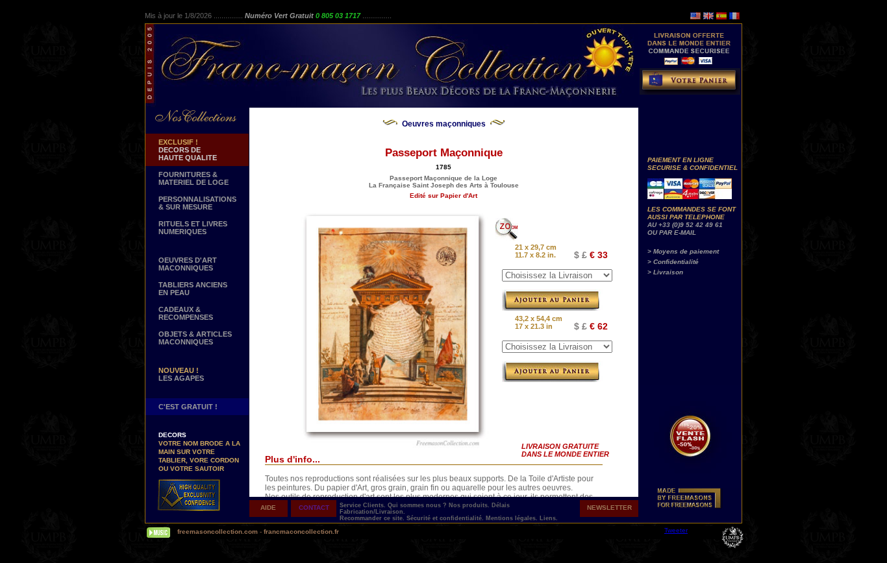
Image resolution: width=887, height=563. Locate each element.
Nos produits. (470, 505)
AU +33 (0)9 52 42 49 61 (685, 224)
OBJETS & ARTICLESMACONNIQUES (195, 338)
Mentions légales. (513, 518)
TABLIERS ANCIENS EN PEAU (192, 288)
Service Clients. (364, 505)
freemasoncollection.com (217, 531)
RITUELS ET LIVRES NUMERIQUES (192, 227)
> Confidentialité (673, 261)
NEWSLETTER (609, 507)
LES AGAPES (181, 374)
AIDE (268, 507)
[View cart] (691, 84)
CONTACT (314, 507)
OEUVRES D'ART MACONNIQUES (187, 264)
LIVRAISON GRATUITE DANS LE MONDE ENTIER (565, 450)
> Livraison (665, 272)
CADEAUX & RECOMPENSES (185, 313)
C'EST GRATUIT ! (188, 407)
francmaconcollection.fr (301, 531)
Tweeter (676, 530)
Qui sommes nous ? (418, 505)
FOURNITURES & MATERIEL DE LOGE (193, 178)
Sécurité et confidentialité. (446, 518)
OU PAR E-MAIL (671, 232)
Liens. (549, 518)
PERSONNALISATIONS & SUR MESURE (197, 203)
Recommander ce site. (373, 518)
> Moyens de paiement (683, 251)
